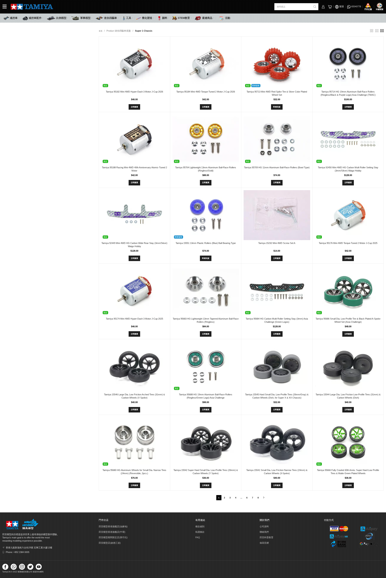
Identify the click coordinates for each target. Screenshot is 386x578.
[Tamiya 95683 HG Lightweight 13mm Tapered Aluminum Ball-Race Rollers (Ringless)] (205, 291)
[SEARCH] (314, 6)
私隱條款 (199, 532)
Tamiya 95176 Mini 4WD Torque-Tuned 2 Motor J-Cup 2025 (348, 243)
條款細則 (199, 526)
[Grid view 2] (371, 31)
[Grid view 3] (376, 31)
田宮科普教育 (266, 537)
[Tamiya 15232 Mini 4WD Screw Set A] (277, 215)
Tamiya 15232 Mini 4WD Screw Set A (276, 243)
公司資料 (264, 526)
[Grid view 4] (382, 31)
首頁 (101, 31)
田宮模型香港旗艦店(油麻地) (113, 526)
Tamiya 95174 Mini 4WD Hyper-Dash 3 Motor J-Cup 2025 (134, 318)
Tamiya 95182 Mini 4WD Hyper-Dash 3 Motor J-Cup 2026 (134, 91)
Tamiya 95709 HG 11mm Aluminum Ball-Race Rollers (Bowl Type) (277, 167)
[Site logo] (32, 6)
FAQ (197, 537)
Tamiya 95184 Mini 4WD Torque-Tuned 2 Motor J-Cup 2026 (205, 91)
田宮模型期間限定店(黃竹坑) (113, 537)
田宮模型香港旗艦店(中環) (112, 532)
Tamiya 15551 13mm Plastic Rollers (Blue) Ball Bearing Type (206, 243)
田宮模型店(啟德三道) (110, 543)
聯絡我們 (264, 532)
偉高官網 (264, 543)
